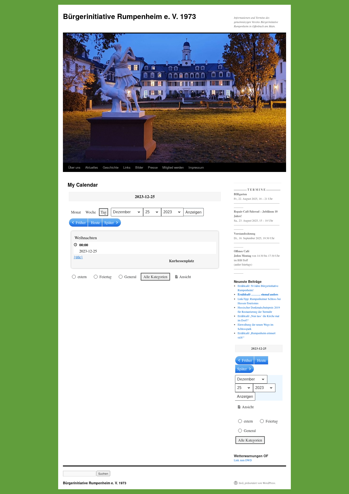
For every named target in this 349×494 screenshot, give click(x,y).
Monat (76, 211)
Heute (95, 222)
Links (127, 167)
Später (109, 222)
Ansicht (182, 277)
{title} (78, 256)
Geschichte (110, 167)
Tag (103, 211)
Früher (81, 222)
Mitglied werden (173, 167)
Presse (153, 167)
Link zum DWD (243, 460)
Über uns (74, 167)
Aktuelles (91, 167)
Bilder (139, 167)
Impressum (196, 167)
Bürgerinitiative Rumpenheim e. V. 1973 (129, 16)
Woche (90, 211)
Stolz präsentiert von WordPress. (257, 483)
